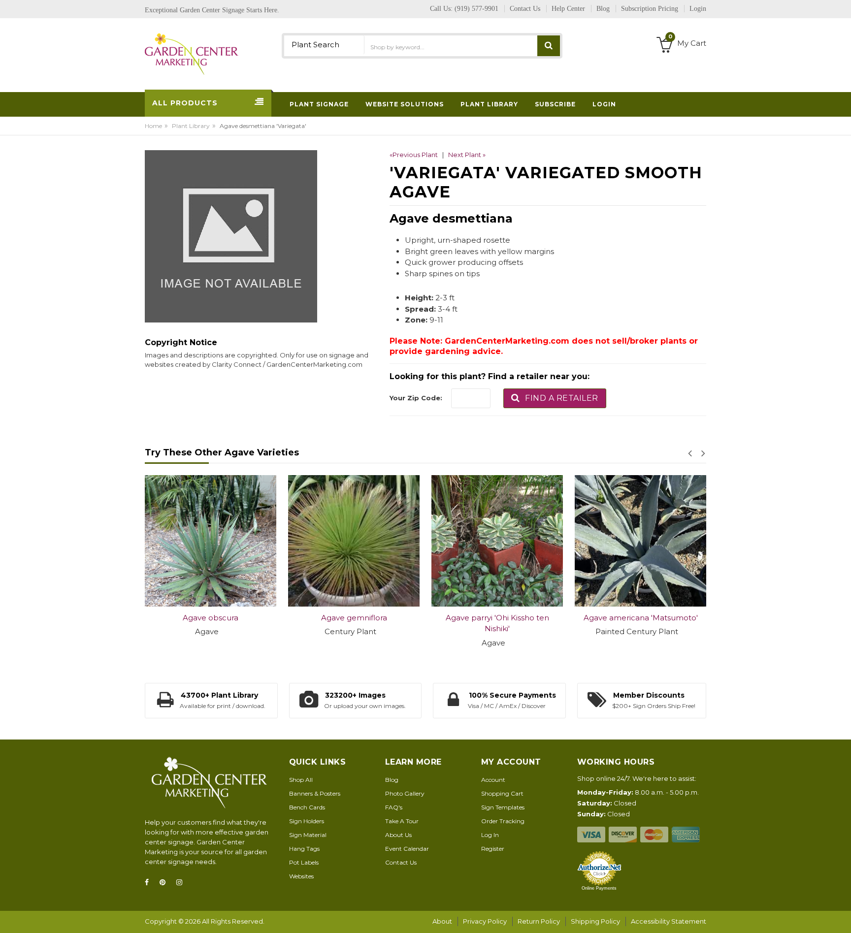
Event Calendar (407, 848)
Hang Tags (304, 848)
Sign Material (308, 834)
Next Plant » (467, 155)
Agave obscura (210, 617)
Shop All (301, 779)
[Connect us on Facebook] (150, 882)
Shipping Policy (595, 921)
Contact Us (401, 862)
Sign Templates (502, 807)
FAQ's (393, 807)
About (442, 921)
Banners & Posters (314, 793)
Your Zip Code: (416, 398)
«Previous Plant (414, 155)
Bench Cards (307, 807)
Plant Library (191, 125)
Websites (301, 876)
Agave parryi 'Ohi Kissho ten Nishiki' (497, 623)
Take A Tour (402, 821)
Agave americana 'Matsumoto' (641, 617)
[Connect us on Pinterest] (165, 882)
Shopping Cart (502, 793)
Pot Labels (304, 862)
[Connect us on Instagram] (182, 882)
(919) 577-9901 (476, 8)
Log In (490, 834)
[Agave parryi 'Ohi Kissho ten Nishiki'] (497, 541)
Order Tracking (502, 821)
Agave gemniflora (354, 617)
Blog (391, 779)
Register (492, 848)
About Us (398, 834)
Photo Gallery (405, 793)
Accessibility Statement (668, 921)
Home (153, 125)
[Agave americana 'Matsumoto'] (640, 541)
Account (493, 779)
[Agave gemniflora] (354, 541)
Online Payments (599, 888)
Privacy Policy (485, 921)
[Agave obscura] (210, 541)
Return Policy (539, 921)
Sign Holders (306, 821)
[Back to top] (841, 915)
